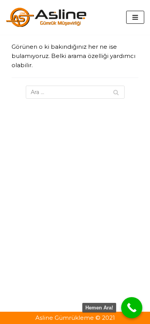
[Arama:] (75, 92)
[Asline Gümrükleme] (46, 17)
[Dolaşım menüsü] (135, 17)
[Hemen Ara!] (131, 307)
